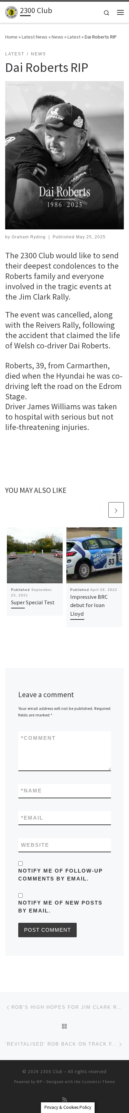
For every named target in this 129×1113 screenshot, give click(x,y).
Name (31, 790)
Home (11, 37)
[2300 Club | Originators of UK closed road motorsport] (11, 11)
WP (39, 1081)
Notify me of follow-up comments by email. (60, 875)
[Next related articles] (116, 510)
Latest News (34, 37)
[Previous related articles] (99, 510)
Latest (73, 37)
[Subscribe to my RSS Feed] (64, 1099)
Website (35, 845)
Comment (38, 738)
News (57, 37)
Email (32, 818)
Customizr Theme (98, 1081)
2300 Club (51, 1071)
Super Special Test (33, 602)
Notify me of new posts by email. (60, 907)
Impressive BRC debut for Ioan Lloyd (89, 605)
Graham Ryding (29, 237)
